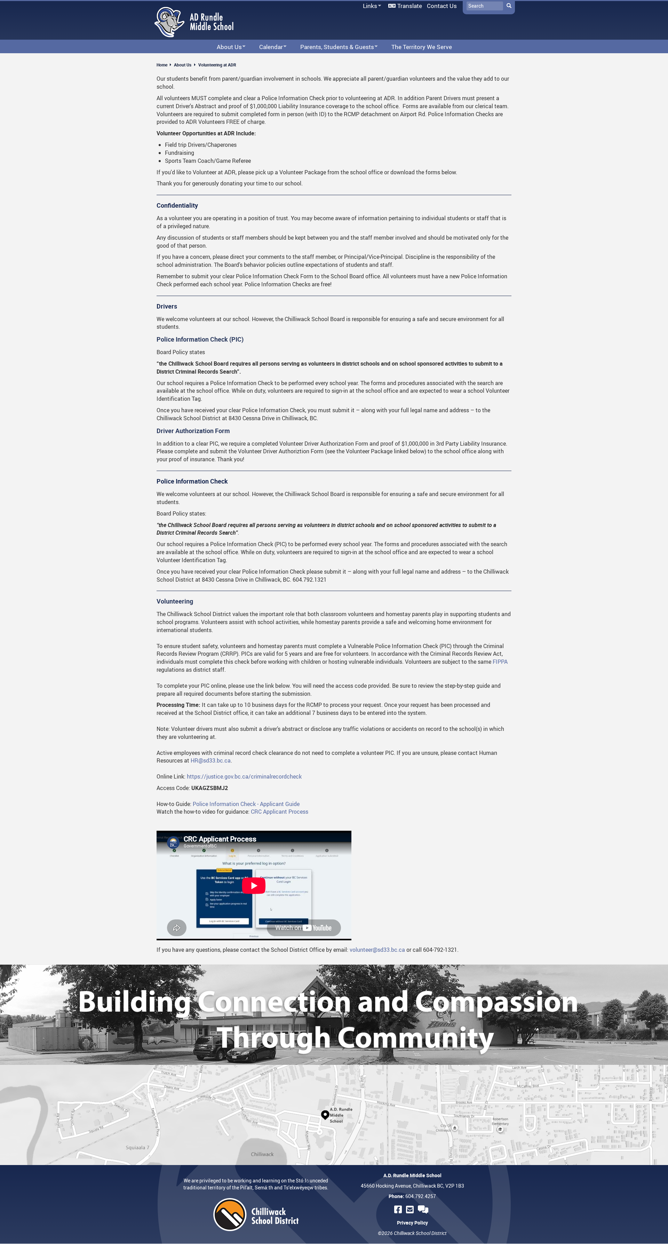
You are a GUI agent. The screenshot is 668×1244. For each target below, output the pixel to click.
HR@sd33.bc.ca (211, 760)
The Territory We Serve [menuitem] (421, 47)
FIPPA (500, 661)
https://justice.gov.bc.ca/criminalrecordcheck (244, 776)
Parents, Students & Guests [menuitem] (332, 47)
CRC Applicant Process (279, 811)
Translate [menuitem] (409, 6)
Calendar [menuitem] (266, 47)
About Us (182, 64)
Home (162, 64)
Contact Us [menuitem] (442, 6)
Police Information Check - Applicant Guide (246, 804)
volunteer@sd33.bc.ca (377, 950)
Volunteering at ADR (217, 64)
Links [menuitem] (368, 6)
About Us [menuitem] (225, 47)
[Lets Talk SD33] (424, 1209)
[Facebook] (399, 1209)
